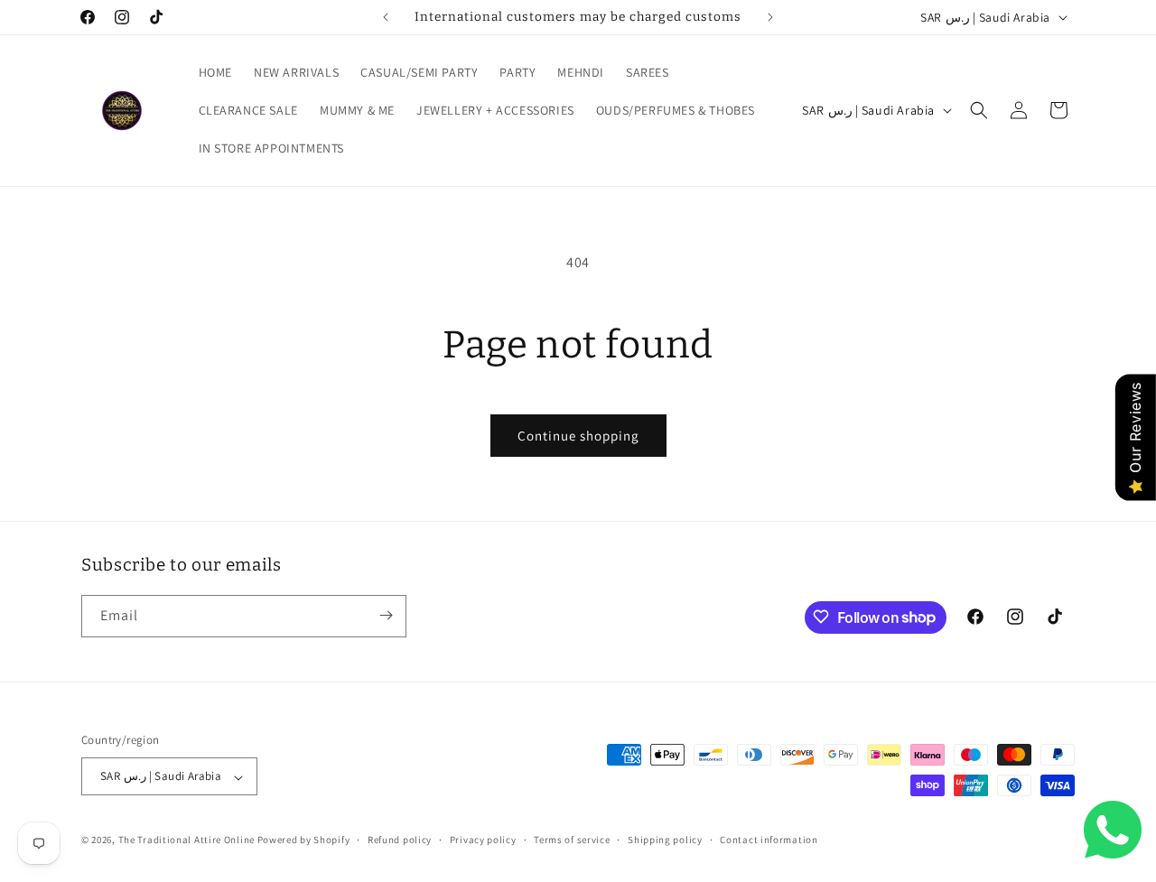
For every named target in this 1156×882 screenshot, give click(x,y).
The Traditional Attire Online (187, 840)
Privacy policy (483, 839)
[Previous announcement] (386, 17)
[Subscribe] (386, 615)
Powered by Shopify (303, 840)
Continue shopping (578, 435)
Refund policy (400, 839)
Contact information (768, 839)
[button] (979, 110)
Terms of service (572, 839)
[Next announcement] (770, 17)
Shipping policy (665, 839)
